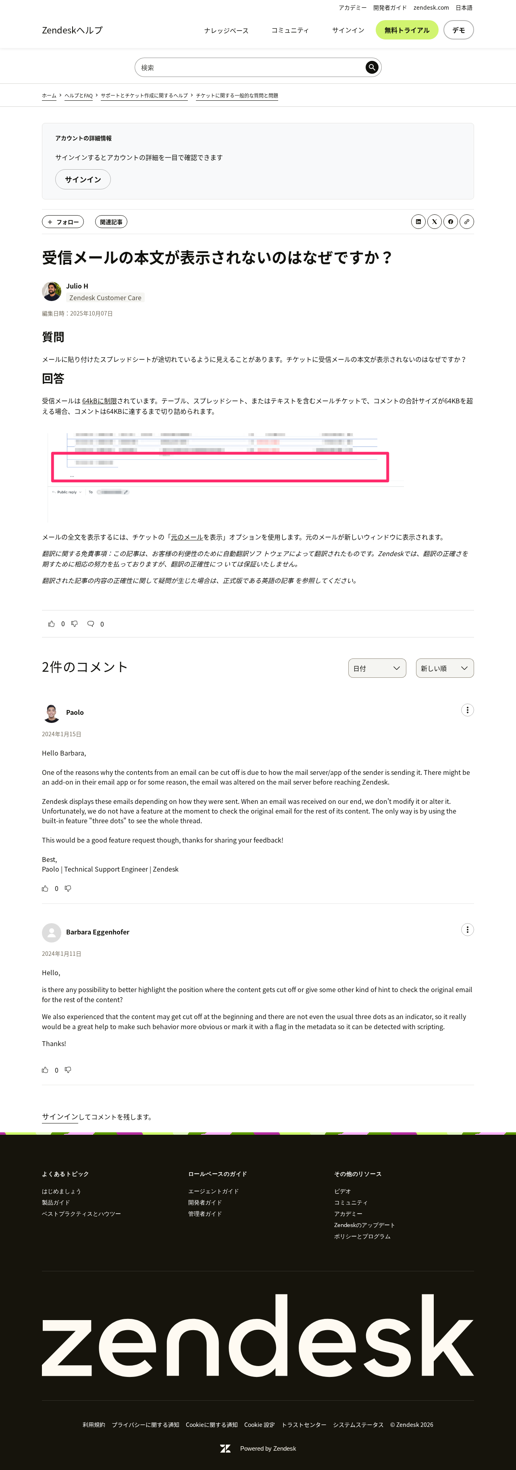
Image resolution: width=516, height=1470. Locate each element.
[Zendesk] (258, 1336)
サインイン (348, 30)
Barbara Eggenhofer (97, 931)
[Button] (51, 624)
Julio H (77, 286)
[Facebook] (450, 221)
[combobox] (377, 668)
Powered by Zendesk (268, 1448)
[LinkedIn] (418, 221)
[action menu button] (467, 710)
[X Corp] (434, 221)
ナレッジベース (226, 30)
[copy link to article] (467, 221)
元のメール (187, 537)
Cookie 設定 (259, 1424)
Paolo (75, 712)
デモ (458, 30)
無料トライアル (407, 30)
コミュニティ (290, 30)
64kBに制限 (99, 400)
